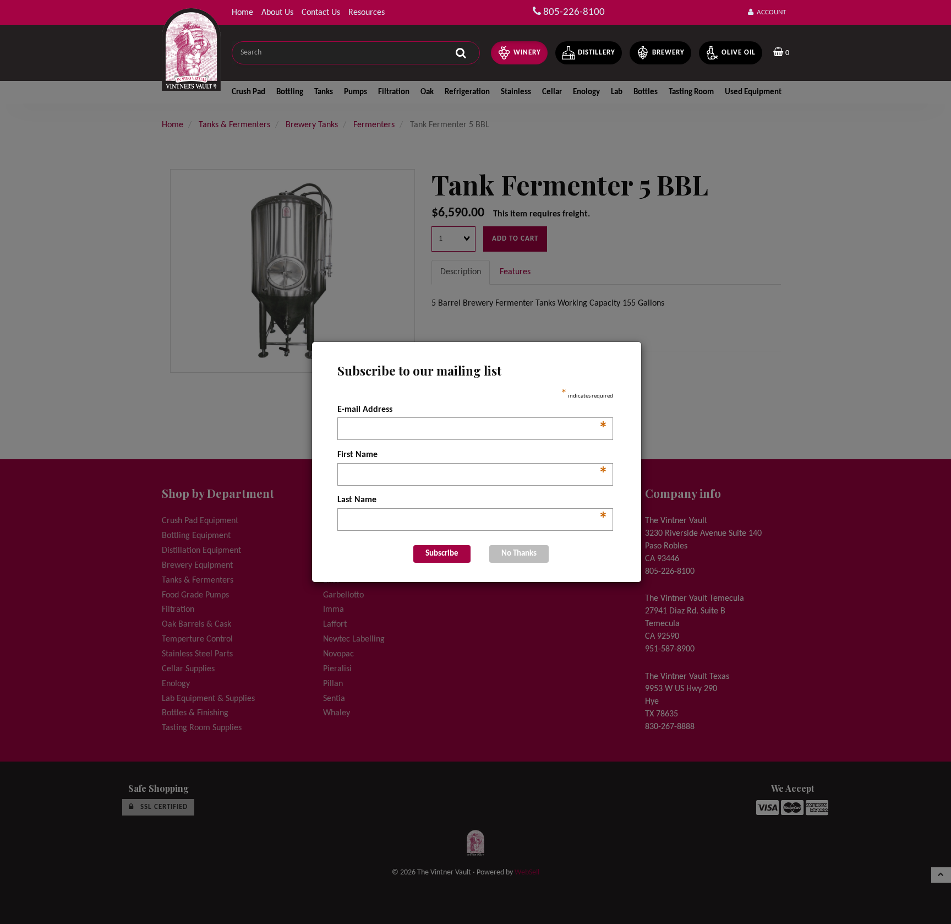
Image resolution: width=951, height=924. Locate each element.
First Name (472, 455)
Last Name (472, 501)
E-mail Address (472, 410)
